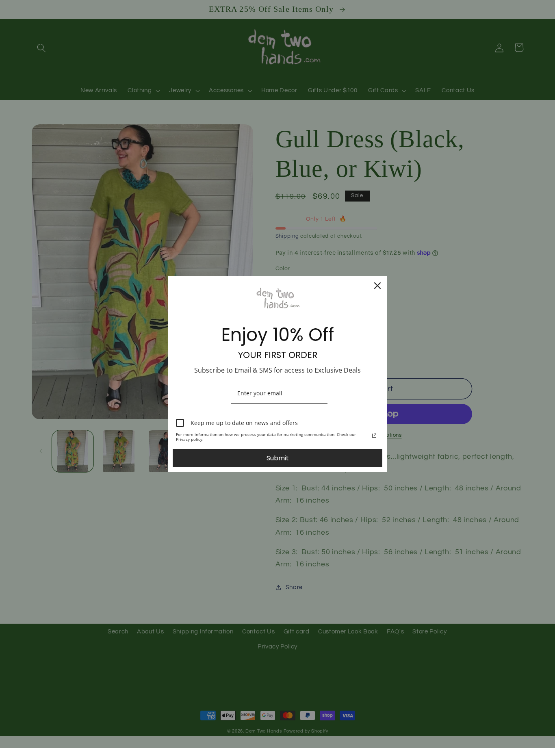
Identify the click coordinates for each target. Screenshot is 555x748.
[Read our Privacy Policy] (374, 435)
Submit (278, 458)
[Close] (377, 285)
